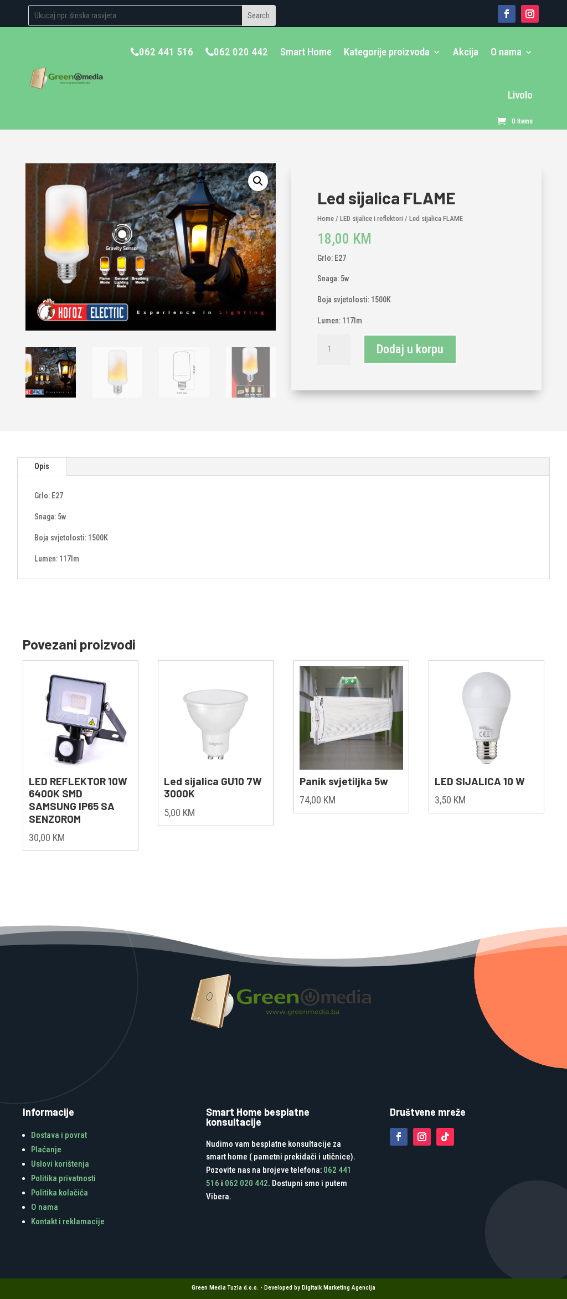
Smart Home (306, 51)
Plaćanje (46, 1149)
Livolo (520, 95)
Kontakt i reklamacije (68, 1221)
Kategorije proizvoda (387, 51)
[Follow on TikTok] (445, 1137)
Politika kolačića (59, 1193)
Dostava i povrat (59, 1135)
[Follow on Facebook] (507, 14)
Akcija (465, 51)
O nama (506, 51)
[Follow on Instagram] (530, 14)
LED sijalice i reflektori (371, 218)
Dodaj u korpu (410, 349)
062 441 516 (166, 51)
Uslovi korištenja (60, 1164)
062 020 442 (241, 51)
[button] (258, 181)
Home (325, 218)
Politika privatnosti (63, 1178)
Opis (41, 466)
